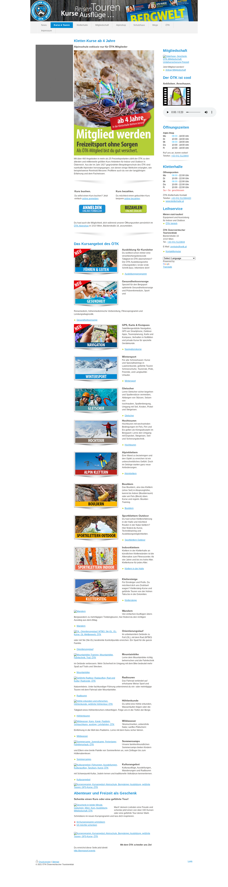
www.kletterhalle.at (175, 201)
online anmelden (90, 198)
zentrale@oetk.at (178, 246)
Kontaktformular (173, 251)
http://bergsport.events (84, 850)
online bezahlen (132, 198)
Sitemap (55, 862)
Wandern (81, 626)
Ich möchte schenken (87, 825)
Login (190, 861)
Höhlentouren (83, 716)
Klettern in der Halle (134, 568)
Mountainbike (83, 672)
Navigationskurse (133, 349)
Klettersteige (131, 600)
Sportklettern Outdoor (135, 540)
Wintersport (130, 381)
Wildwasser (82, 736)
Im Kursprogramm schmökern (91, 822)
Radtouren (82, 695)
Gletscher (129, 415)
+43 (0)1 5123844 (180, 156)
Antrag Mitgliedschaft (175, 70)
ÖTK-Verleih (171, 223)
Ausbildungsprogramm (136, 274)
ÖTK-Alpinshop (81, 226)
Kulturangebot (83, 779)
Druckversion (45, 862)
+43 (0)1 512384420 (181, 198)
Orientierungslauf (85, 649)
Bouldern (129, 508)
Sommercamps (84, 759)
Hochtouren (130, 445)
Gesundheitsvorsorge (87, 320)
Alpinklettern (131, 473)
